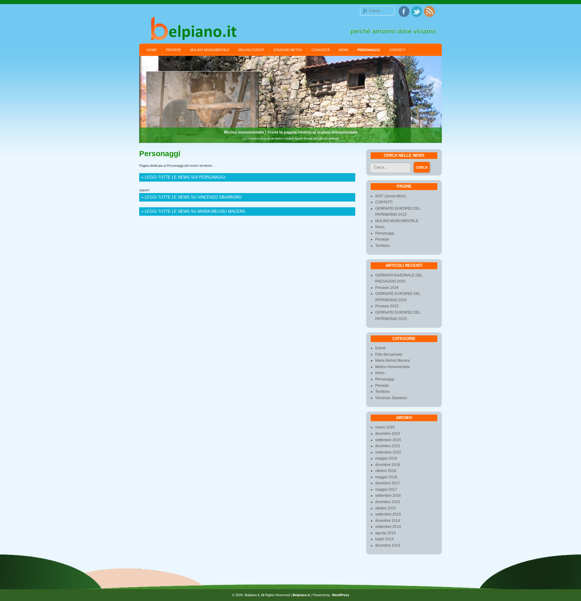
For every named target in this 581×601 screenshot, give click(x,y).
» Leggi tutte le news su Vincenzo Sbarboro (191, 197)
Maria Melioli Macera (392, 360)
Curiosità (320, 50)
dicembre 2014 (387, 521)
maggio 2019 (386, 458)
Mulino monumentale (392, 367)
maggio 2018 (386, 477)
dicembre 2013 (387, 545)
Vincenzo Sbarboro (391, 398)
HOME (152, 50)
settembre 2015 (388, 514)
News (343, 50)
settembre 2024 (388, 440)
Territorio (382, 246)
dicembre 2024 (387, 433)
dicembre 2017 (387, 483)
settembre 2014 (388, 527)
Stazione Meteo (287, 50)
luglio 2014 (384, 539)
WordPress (340, 595)
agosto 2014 (385, 533)
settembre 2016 (388, 495)
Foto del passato (388, 354)
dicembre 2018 (387, 465)
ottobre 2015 (385, 508)
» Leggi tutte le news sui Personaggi (183, 177)
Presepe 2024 (387, 288)
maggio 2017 (386, 489)
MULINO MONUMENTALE (209, 50)
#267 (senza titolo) (390, 196)
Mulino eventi (251, 50)
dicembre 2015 (387, 502)
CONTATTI (397, 50)
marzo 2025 (385, 427)
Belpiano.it (301, 595)
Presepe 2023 (387, 306)
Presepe (173, 50)
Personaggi (368, 50)
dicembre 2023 (387, 446)
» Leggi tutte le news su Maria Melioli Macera (193, 211)
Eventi (380, 348)
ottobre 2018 (385, 471)
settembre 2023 (388, 452)
